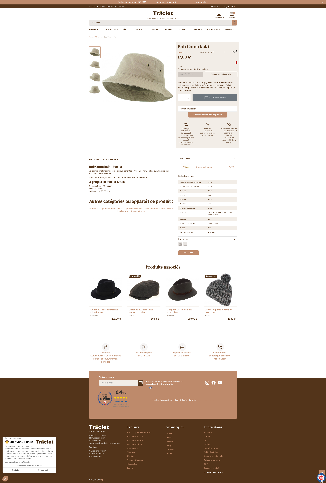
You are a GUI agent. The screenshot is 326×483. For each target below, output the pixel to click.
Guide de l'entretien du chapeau (186, 143)
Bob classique (167, 208)
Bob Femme (123, 211)
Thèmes (131, 452)
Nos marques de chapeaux (139, 432)
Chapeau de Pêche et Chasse (136, 208)
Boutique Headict (211, 468)
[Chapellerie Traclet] (163, 13)
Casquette (132, 464)
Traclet (182, 52)
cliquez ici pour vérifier (205, 400)
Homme (155, 208)
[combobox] (190, 74)
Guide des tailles (211, 452)
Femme (93, 208)
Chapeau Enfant (134, 444)
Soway (168, 445)
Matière (130, 456)
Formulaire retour (109, 6)
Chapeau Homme (135, 440)
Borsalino (169, 441)
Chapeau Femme (135, 436)
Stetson (169, 433)
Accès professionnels (213, 456)
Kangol (169, 437)
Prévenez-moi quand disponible (207, 114)
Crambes (170, 449)
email (230, 135)
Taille (180, 66)
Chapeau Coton (137, 211)
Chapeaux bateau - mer (109, 208)
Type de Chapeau (135, 460)
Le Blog (122, 6)
